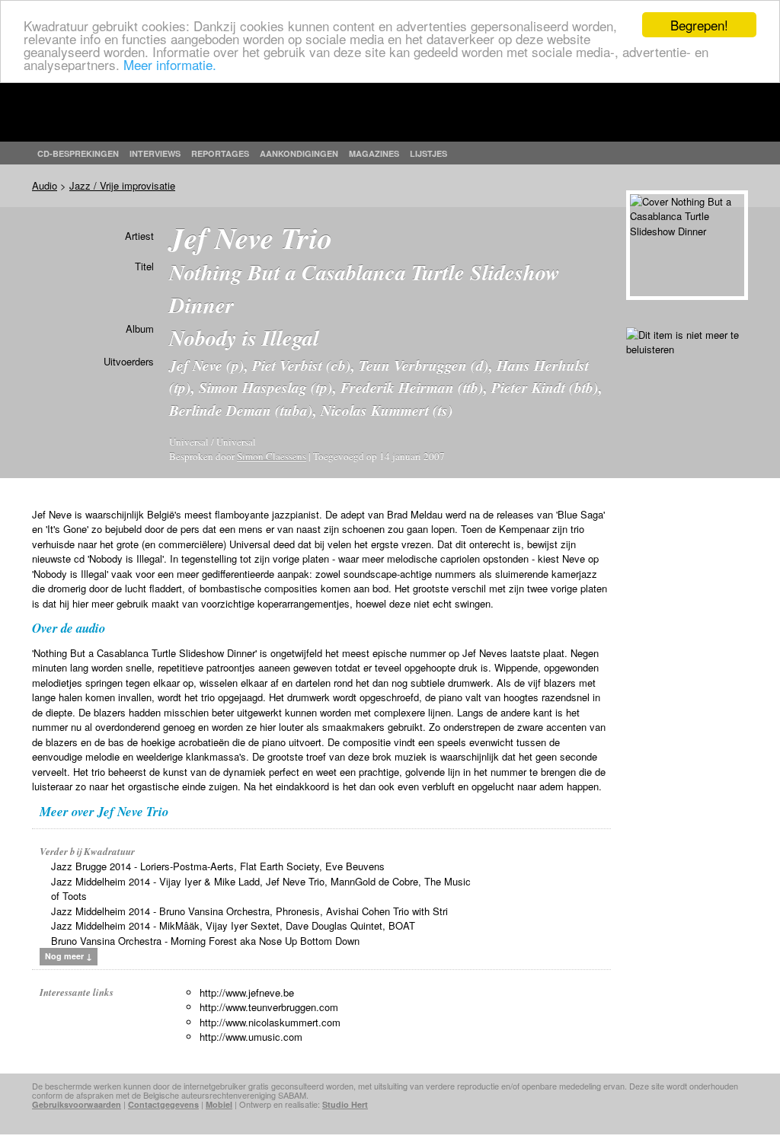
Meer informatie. (169, 64)
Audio (44, 185)
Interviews (155, 153)
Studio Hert (345, 1104)
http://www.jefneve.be (247, 992)
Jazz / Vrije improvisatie (122, 185)
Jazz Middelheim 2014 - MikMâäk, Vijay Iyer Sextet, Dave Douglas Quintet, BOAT (233, 925)
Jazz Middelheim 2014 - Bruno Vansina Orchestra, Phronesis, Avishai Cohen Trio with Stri (249, 911)
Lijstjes (428, 153)
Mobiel (219, 1104)
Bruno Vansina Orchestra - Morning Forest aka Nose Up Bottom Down (205, 940)
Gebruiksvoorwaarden (76, 1104)
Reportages (220, 153)
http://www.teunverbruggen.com (269, 1007)
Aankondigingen (299, 153)
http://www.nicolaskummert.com (270, 1022)
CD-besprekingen (78, 153)
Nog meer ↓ (68, 956)
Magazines (374, 153)
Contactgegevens (163, 1104)
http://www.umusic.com (251, 1036)
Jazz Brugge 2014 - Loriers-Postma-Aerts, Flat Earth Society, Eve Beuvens (218, 866)
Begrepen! (699, 24)
